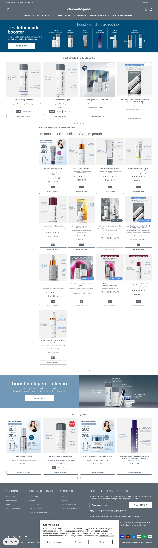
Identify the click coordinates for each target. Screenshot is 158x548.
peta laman (148, 542)
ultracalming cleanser (24, 100)
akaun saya (10, 496)
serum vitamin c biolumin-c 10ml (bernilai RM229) (81, 227)
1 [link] (89, 370)
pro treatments (98, 15)
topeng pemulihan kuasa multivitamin (53, 169)
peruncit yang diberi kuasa (38, 512)
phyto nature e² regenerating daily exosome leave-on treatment (134, 457)
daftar (8, 504)
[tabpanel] (24, 90)
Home (41, 127)
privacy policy (119, 522)
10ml (81, 244)
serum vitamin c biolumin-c (81, 168)
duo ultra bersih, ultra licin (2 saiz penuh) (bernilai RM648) (138, 227)
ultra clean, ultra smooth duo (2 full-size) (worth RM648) (134, 101)
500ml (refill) (27, 111)
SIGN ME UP (140, 505)
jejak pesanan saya (13, 508)
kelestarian (64, 500)
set (138, 244)
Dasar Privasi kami (106, 536)
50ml (110, 187)
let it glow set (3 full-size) (97, 100)
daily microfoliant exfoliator (61, 456)
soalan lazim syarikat (68, 504)
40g (54, 468)
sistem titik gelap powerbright (110, 226)
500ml (18, 111)
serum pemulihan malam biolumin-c (53, 285)
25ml (53, 301)
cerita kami (64, 496)
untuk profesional (122, 15)
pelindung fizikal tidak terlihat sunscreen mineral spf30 (138, 169)
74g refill (65, 468)
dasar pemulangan (35, 508)
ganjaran (20, 2)
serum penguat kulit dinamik (138, 284)
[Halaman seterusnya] (102, 370)
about (27, 15)
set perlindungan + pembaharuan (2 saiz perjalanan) (110, 285)
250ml (52, 111)
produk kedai (44, 15)
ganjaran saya (11, 500)
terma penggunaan (137, 542)
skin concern (64, 15)
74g (59, 468)
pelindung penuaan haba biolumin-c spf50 (53, 341)
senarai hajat (29, 2)
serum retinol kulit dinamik (53, 226)
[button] (8, 9)
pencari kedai (10, 2)
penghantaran (33, 504)
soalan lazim (32, 500)
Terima (78, 542)
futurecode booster (23, 456)
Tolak (101, 542)
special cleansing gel (61, 100)
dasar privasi (126, 542)
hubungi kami (33, 496)
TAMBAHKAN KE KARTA (23, 116)
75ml (53, 187)
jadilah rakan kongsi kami (70, 508)
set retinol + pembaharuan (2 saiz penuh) (82, 285)
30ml (81, 187)
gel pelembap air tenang (110, 168)
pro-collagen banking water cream (97, 456)
